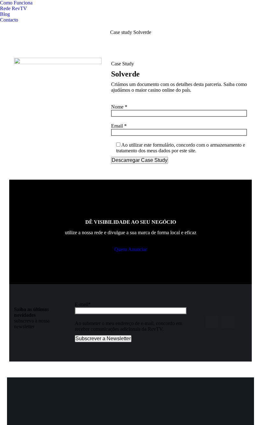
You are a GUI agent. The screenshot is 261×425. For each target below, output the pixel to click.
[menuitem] (16, 3)
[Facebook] (212, 321)
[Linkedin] (228, 321)
